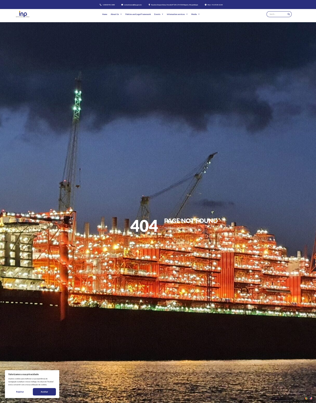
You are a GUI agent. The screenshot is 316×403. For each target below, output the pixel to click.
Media (194, 14)
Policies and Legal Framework (138, 14)
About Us (115, 14)
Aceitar (44, 391)
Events (157, 14)
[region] (32, 384)
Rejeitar (20, 391)
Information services (176, 14)
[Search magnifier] (288, 14)
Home (104, 14)
